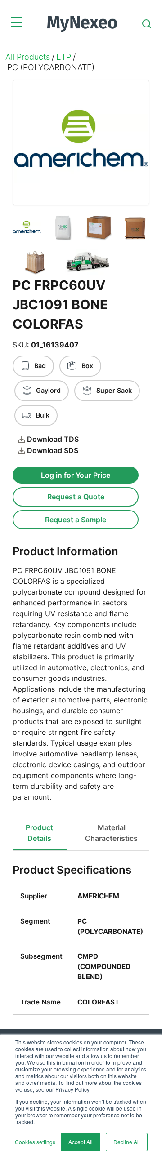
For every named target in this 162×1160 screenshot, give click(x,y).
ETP (63, 57)
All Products (27, 57)
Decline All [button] (126, 1142)
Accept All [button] (80, 1142)
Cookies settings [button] (35, 1142)
